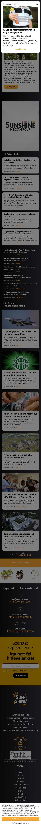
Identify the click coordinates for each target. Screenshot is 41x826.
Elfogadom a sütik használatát (20, 818)
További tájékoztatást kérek (20, 823)
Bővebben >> (20, 49)
